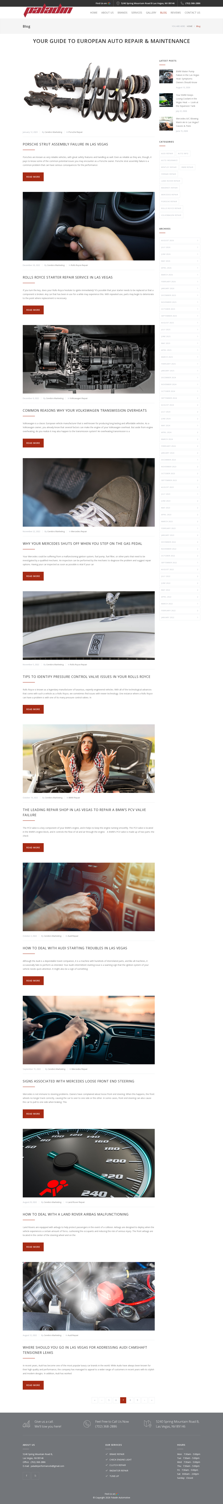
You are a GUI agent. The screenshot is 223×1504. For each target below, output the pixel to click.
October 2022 (179, 556)
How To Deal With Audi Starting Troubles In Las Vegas (75, 948)
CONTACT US (192, 12)
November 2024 (179, 384)
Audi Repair (73, 936)
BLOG (163, 12)
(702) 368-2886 (192, 3)
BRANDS (122, 12)
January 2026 (179, 288)
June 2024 (179, 418)
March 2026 (179, 275)
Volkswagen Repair (79, 398)
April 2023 (179, 514)
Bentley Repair (169, 167)
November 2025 (179, 302)
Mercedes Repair (79, 531)
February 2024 (179, 446)
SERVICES (136, 12)
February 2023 (179, 528)
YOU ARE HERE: (178, 26)
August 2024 (179, 405)
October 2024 (179, 391)
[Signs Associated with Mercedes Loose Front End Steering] (89, 1030)
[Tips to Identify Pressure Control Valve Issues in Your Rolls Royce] (89, 625)
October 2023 (179, 473)
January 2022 (179, 617)
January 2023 (179, 535)
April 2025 (179, 350)
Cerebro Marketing (53, 132)
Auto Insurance (169, 160)
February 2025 (179, 364)
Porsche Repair (76, 132)
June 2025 (179, 336)
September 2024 (179, 398)
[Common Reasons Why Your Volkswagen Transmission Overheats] (89, 359)
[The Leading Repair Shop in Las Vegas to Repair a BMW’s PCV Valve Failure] (89, 758)
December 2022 (179, 542)
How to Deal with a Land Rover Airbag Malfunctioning (76, 1214)
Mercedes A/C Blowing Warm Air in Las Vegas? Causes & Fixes (187, 122)
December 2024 (179, 377)
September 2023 (179, 480)
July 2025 (179, 329)
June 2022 (179, 583)
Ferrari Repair (168, 174)
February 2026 (179, 281)
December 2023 (179, 460)
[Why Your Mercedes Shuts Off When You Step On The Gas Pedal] (89, 492)
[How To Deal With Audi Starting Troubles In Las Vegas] (89, 897)
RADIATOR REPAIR (119, 1470)
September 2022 (179, 562)
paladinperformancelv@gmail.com (47, 1466)
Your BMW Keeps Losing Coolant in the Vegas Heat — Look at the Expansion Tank (187, 100)
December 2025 (179, 295)
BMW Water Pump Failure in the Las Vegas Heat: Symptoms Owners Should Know (187, 77)
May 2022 (179, 590)
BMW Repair (74, 797)
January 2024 (179, 453)
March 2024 (179, 439)
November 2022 (179, 549)
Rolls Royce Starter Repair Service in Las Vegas (68, 277)
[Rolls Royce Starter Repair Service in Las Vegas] (89, 226)
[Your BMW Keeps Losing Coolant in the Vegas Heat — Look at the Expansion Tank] (166, 100)
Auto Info (183, 153)
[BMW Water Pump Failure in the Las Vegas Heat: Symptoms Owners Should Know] (166, 76)
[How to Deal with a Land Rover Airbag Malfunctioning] (89, 1163)
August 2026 (179, 240)
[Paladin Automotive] (51, 10)
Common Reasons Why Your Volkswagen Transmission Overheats (85, 410)
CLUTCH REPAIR (118, 1465)
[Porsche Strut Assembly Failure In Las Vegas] (89, 93)
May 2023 (179, 508)
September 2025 (179, 316)
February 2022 (179, 610)
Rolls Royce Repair (79, 265)
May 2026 (179, 261)
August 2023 (179, 487)
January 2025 (179, 370)
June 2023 (179, 501)
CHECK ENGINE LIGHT (121, 1459)
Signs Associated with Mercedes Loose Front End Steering (78, 1081)
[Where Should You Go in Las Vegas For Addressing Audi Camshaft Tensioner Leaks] (89, 1296)
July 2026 (179, 247)
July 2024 (179, 412)
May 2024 (179, 425)
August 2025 (179, 323)
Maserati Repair (169, 188)
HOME (93, 12)
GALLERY (151, 12)
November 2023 (179, 466)
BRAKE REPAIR (117, 1454)
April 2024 (179, 432)
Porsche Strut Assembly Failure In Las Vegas (65, 144)
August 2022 (179, 569)
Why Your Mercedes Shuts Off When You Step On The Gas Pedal (82, 543)
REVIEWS (176, 12)
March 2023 (179, 521)
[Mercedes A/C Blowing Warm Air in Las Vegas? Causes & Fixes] (166, 124)
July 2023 (179, 494)
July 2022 (179, 576)
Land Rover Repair (76, 1202)
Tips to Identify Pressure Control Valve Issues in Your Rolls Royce (86, 676)
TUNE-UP (114, 1476)
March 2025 (179, 357)
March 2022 (179, 604)
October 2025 (179, 309)
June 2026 (179, 254)
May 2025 (179, 343)
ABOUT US (107, 12)
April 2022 (179, 597)
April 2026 (179, 268)
